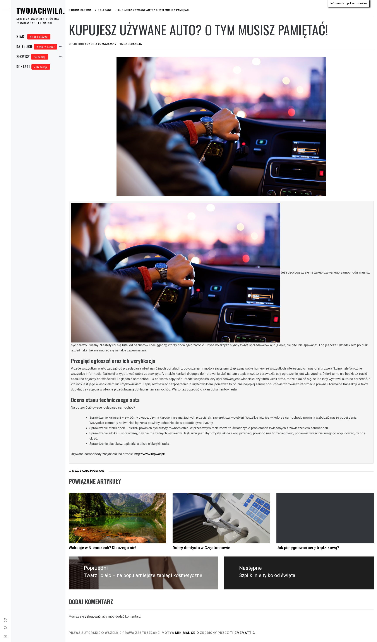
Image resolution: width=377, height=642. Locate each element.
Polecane (97, 470)
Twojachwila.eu (44, 10)
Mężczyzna (80, 470)
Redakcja (135, 44)
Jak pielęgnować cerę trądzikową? (307, 547)
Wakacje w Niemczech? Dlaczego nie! (102, 547)
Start (32, 36)
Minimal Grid (187, 633)
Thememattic (242, 633)
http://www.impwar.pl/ (149, 454)
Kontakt (32, 66)
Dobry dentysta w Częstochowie (201, 547)
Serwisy (31, 56)
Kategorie (35, 46)
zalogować (93, 616)
